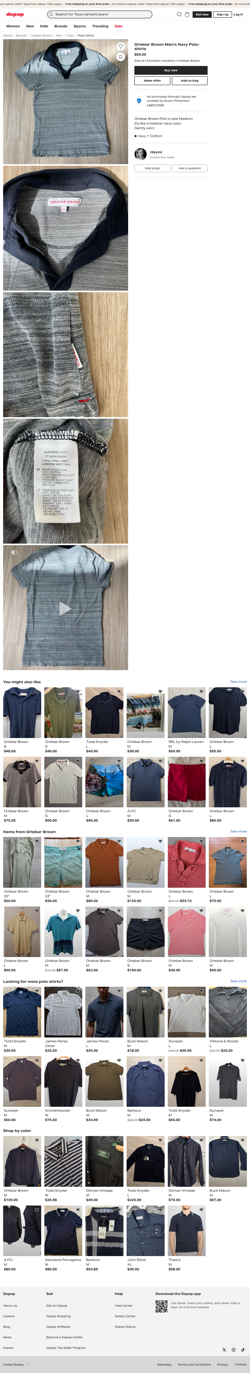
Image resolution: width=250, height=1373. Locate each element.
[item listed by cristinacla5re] (104, 782)
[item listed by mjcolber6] (63, 712)
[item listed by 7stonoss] (146, 1231)
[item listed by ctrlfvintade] (228, 1081)
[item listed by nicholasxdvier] (146, 931)
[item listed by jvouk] (187, 1081)
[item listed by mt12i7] (228, 712)
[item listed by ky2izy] (187, 1231)
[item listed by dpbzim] (63, 1081)
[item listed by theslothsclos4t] (63, 931)
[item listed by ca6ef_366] (22, 862)
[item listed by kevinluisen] (228, 782)
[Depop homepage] (15, 14)
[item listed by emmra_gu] (63, 862)
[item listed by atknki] (104, 862)
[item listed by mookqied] (146, 1012)
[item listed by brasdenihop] (63, 1161)
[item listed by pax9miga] (146, 1161)
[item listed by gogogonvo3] (22, 1012)
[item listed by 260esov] (146, 782)
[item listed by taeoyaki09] (187, 1161)
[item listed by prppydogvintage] (146, 1081)
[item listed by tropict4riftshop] (187, 862)
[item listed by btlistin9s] (228, 862)
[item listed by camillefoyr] (228, 1161)
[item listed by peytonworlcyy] (228, 1012)
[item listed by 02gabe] (187, 782)
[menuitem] (13, 26)
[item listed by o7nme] (63, 1012)
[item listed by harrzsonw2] (187, 1012)
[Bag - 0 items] (187, 14)
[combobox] (99, 14)
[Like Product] (37, 691)
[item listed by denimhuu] (63, 782)
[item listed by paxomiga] (104, 712)
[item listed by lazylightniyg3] (63, 1231)
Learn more (155, 105)
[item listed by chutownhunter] (104, 1231)
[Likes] (179, 14)
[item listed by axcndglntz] (146, 862)
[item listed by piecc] (187, 712)
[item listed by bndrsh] (22, 1161)
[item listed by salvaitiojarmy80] (22, 1081)
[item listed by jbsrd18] (104, 1012)
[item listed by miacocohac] (228, 931)
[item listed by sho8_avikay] (104, 931)
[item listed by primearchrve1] (22, 712)
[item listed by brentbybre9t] (104, 1081)
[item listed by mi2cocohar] (22, 782)
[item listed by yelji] (22, 931)
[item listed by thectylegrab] (187, 931)
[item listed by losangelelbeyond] (104, 1161)
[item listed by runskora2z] (146, 712)
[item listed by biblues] (22, 1231)
